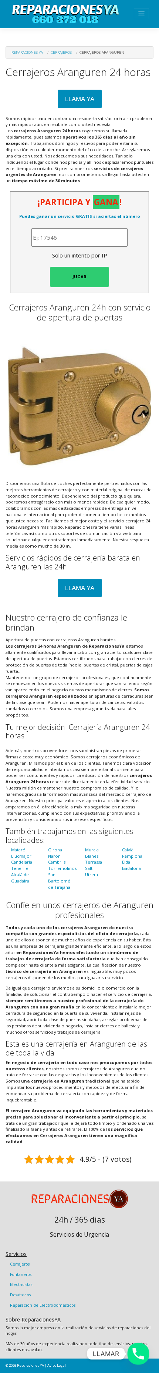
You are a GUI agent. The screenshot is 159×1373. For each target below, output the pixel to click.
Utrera (91, 874)
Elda (126, 862)
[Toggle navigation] (141, 14)
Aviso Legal (56, 1365)
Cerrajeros (61, 52)
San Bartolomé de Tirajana (59, 881)
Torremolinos (62, 868)
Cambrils (56, 862)
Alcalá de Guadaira (20, 878)
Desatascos (20, 1294)
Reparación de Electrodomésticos (42, 1305)
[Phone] (138, 1354)
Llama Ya (79, 99)
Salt (88, 868)
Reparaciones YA (27, 52)
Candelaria (21, 862)
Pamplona (132, 856)
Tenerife (19, 868)
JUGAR (79, 276)
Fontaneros (20, 1274)
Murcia (92, 849)
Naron (54, 856)
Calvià (127, 849)
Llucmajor (21, 856)
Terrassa (93, 862)
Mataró (18, 849)
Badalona (131, 868)
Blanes (91, 856)
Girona (55, 849)
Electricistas (21, 1284)
